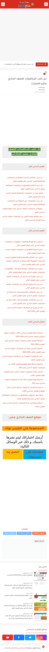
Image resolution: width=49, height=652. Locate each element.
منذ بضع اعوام (27, 583)
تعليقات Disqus (9, 533)
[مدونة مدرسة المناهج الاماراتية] (25, 4)
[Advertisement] (24, 35)
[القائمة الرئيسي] (46, 4)
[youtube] (7, 637)
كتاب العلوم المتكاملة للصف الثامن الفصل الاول (18, 597)
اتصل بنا (12, 452)
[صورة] (40, 576)
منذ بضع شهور (27, 573)
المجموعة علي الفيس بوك (24, 428)
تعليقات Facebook (24, 533)
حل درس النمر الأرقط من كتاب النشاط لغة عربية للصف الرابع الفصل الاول (18, 587)
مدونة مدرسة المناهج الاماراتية (14, 648)
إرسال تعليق (39, 541)
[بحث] (3, 4)
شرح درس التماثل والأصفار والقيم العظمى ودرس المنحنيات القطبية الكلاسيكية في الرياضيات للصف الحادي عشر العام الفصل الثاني (25, 261)
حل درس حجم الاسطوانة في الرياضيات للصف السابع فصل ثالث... (18, 64)
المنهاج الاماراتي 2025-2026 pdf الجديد (19, 575)
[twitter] (30, 637)
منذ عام (29, 593)
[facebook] (19, 637)
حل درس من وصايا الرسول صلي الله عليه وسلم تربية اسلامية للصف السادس (19, 617)
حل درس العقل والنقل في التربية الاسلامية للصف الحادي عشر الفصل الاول (18, 607)
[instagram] (41, 637)
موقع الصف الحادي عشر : (24, 417)
